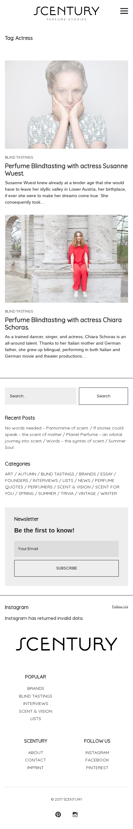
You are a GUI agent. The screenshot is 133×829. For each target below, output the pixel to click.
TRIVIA (67, 493)
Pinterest (57, 814)
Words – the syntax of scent (75, 441)
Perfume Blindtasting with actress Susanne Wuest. (66, 169)
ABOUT (35, 752)
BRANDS (87, 474)
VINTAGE (87, 493)
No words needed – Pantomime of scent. (47, 428)
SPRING (26, 493)
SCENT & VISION (74, 487)
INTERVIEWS (45, 480)
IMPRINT (35, 767)
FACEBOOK (97, 760)
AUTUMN (27, 474)
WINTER (109, 493)
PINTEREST (97, 767)
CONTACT (35, 760)
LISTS (67, 480)
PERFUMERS (40, 487)
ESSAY (107, 474)
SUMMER (47, 493)
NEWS (84, 480)
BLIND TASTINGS (19, 157)
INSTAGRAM (97, 752)
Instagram (75, 814)
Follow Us (120, 606)
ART (9, 474)
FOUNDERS (16, 480)
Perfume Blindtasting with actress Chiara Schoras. (63, 323)
